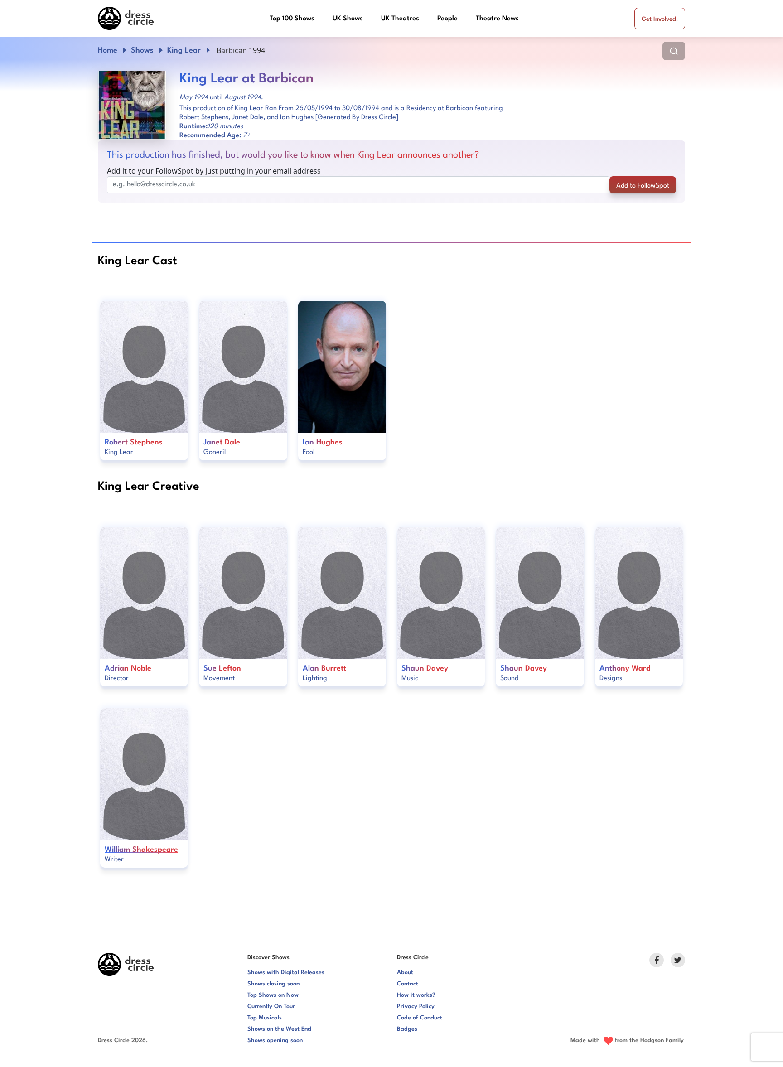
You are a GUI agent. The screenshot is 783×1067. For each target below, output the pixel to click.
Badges (407, 1029)
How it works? (416, 995)
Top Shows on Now (273, 995)
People (447, 18)
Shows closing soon (273, 984)
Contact (407, 984)
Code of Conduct (419, 1018)
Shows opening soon (275, 1040)
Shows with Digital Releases (285, 972)
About (405, 972)
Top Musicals (264, 1018)
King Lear (184, 50)
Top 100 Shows (292, 18)
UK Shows (348, 18)
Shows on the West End (279, 1029)
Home (107, 50)
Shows (142, 50)
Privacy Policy (416, 1006)
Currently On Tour (271, 1006)
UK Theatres (400, 18)
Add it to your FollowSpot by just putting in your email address (214, 171)
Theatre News (497, 18)
